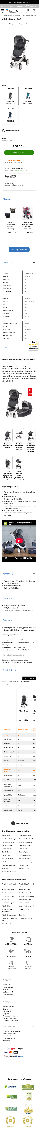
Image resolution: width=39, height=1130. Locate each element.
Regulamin (6, 1040)
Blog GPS (6, 1014)
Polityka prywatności (9, 1018)
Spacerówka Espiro (8, 903)
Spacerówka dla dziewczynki (7, 910)
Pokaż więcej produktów (19, 250)
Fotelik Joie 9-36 (24, 889)
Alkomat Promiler (24, 865)
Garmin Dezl (6, 855)
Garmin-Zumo (6, 852)
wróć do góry (22, 823)
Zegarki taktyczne (7, 858)
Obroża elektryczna (25, 855)
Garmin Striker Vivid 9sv (27, 839)
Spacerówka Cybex (25, 899)
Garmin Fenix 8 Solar (25, 835)
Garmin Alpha (23, 852)
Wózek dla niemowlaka (9, 915)
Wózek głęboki (6, 906)
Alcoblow (5, 868)
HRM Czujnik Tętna (8, 842)
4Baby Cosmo (24, 711)
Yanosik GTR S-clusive (9, 872)
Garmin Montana (24, 845)
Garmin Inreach (7, 849)
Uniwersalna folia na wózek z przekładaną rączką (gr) (27, 227)
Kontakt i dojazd (8, 1007)
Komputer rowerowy (25, 862)
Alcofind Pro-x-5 (24, 868)
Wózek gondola (24, 903)
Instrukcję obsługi (7, 140)
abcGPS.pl (12, 11)
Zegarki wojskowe (24, 858)
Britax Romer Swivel (25, 918)
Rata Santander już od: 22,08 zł (14, 185)
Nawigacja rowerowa (8, 865)
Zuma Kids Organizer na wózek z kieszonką (11, 227)
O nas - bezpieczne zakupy (11, 1031)
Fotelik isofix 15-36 (25, 893)
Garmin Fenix (6, 835)
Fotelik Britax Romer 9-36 (10, 884)
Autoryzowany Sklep (9, 1033)
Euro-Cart (22, 915)
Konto (22, 12)
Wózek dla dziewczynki (26, 906)
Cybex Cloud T (6, 924)
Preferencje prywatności (10, 1021)
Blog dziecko (7, 1011)
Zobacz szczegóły (10, 178)
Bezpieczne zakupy (12, 131)
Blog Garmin (7, 1009)
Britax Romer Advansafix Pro (9, 919)
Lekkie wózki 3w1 (24, 909)
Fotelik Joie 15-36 (7, 893)
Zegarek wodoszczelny (26, 842)
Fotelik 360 (5, 899)
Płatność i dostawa (9, 1036)
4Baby (11, 24)
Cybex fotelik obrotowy (26, 896)
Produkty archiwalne (9, 1016)
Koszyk (34, 12)
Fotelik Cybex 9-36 (8, 889)
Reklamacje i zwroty (9, 1038)
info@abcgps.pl (8, 987)
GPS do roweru (6, 862)
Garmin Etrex (23, 849)
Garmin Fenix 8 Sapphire (10, 839)
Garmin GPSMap (7, 845)
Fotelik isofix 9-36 (8, 896)
